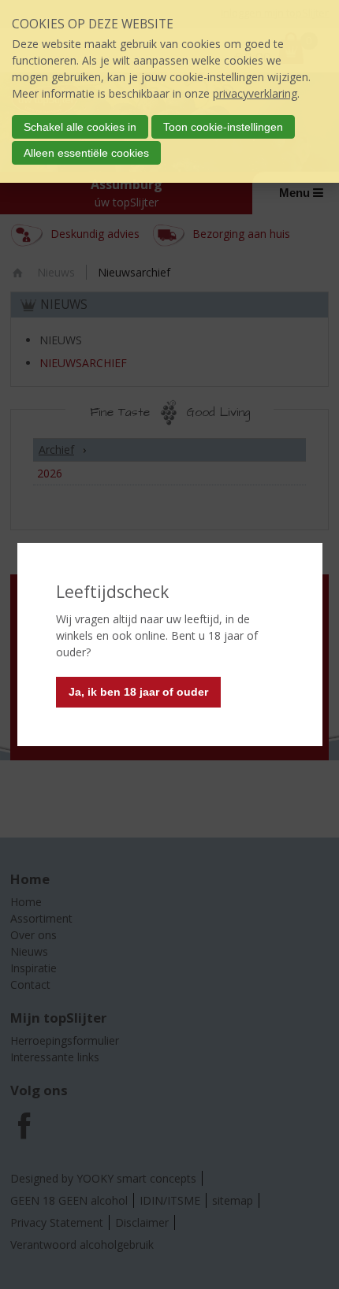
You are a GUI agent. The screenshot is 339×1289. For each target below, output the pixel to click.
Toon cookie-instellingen (223, 127)
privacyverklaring (255, 93)
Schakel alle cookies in (80, 127)
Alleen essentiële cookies (86, 153)
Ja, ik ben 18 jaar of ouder (138, 691)
